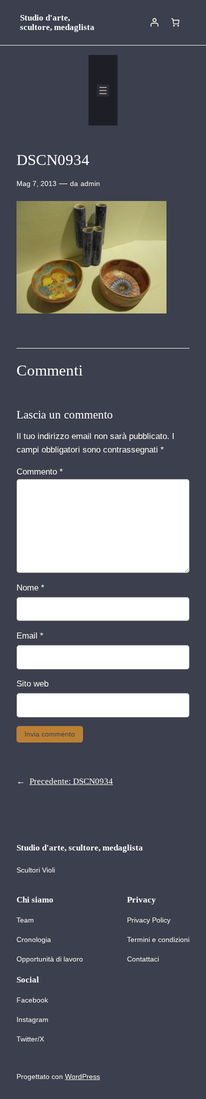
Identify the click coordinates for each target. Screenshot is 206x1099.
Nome (30, 587)
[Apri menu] (103, 90)
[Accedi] (154, 22)
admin (90, 184)
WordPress (82, 1076)
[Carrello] (175, 22)
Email (30, 635)
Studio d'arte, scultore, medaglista (57, 22)
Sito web (32, 683)
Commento (39, 471)
